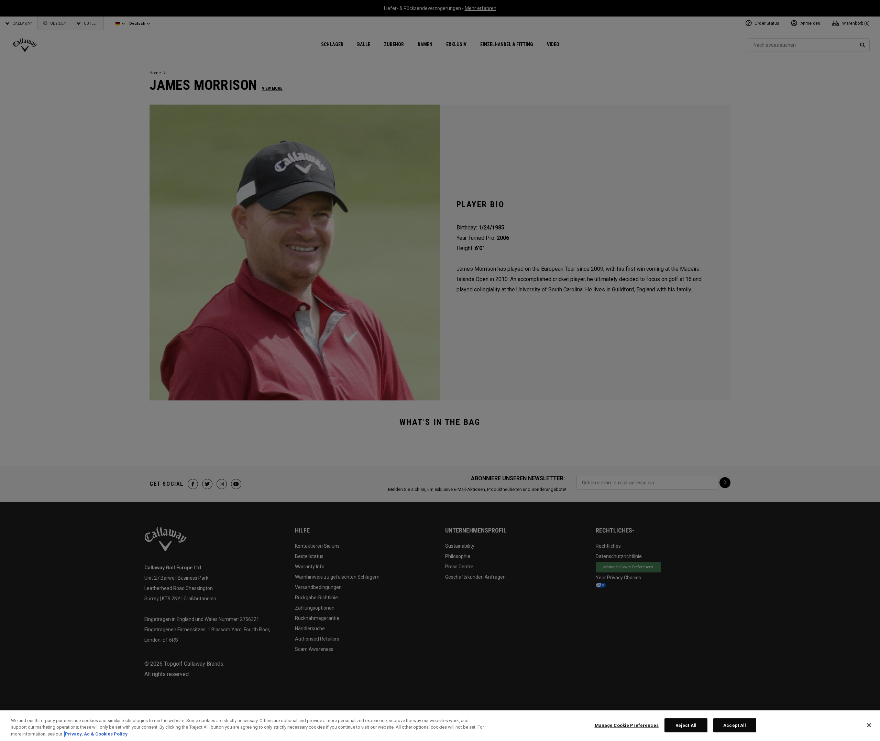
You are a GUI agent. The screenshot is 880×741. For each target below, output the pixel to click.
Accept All (734, 725)
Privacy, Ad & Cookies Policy (96, 734)
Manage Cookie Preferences (627, 725)
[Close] (869, 725)
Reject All (685, 725)
